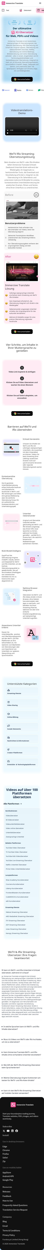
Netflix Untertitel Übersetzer (16, 865)
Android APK (8, 1176)
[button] (40, 3)
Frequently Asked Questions (15, 1205)
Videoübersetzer (12, 815)
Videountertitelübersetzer (15, 824)
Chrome (6, 1150)
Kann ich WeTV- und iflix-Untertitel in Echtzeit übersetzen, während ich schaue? (21, 971)
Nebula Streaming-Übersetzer (17, 912)
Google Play (8, 1179)
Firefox (6, 1153)
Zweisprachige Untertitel (15, 837)
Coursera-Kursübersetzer (15, 884)
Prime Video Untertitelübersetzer (18, 869)
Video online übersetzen (15, 828)
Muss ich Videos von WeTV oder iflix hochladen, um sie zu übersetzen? (22, 1040)
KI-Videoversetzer (12, 820)
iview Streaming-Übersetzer (16, 929)
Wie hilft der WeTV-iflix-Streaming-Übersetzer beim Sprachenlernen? (21, 1066)
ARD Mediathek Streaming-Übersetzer (20, 916)
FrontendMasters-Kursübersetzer (18, 893)
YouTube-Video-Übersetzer (15, 848)
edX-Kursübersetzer (13, 901)
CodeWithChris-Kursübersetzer (17, 897)
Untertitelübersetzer (13, 832)
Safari (5, 1157)
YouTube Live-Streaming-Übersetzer (19, 860)
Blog (5, 1221)
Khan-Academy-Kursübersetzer (17, 880)
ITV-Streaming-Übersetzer (15, 920)
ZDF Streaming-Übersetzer (15, 925)
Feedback (7, 1196)
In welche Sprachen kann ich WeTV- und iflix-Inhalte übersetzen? (21, 1027)
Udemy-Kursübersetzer (14, 888)
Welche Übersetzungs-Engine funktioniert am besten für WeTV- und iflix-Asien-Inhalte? (21, 1079)
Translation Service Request (15, 1209)
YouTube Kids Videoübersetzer (17, 856)
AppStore (7, 1172)
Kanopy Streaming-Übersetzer (17, 933)
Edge (5, 1146)
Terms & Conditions (11, 1230)
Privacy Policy (9, 1235)
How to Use (8, 1200)
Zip (4, 1161)
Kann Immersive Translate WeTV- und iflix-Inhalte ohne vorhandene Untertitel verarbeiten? (21, 1053)
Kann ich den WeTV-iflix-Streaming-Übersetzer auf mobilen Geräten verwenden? (21, 1091)
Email (5, 1225)
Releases (6, 1191)
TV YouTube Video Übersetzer (16, 852)
